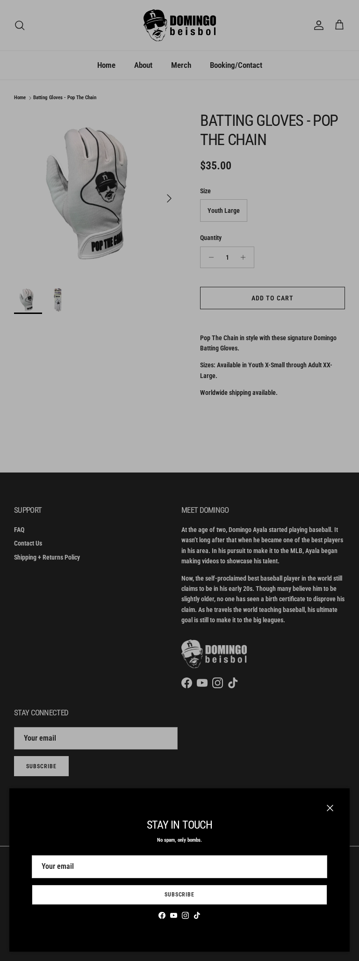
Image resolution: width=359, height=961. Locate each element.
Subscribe (180, 894)
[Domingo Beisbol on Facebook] (161, 915)
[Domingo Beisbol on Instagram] (185, 915)
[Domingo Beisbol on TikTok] (197, 915)
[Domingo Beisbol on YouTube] (173, 915)
